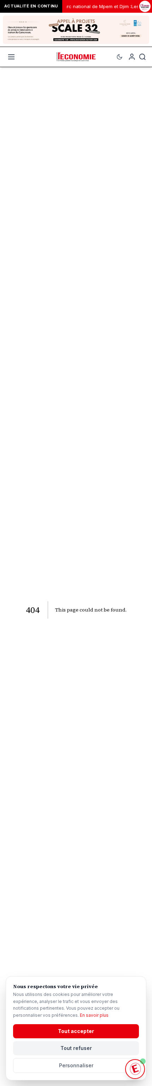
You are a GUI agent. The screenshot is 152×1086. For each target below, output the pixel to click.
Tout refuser (76, 1048)
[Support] (135, 1069)
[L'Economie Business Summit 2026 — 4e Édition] (145, 6)
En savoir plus (94, 1015)
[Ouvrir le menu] (11, 57)
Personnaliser (76, 1065)
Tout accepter (76, 1031)
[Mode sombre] (119, 57)
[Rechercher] (142, 57)
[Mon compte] (132, 57)
